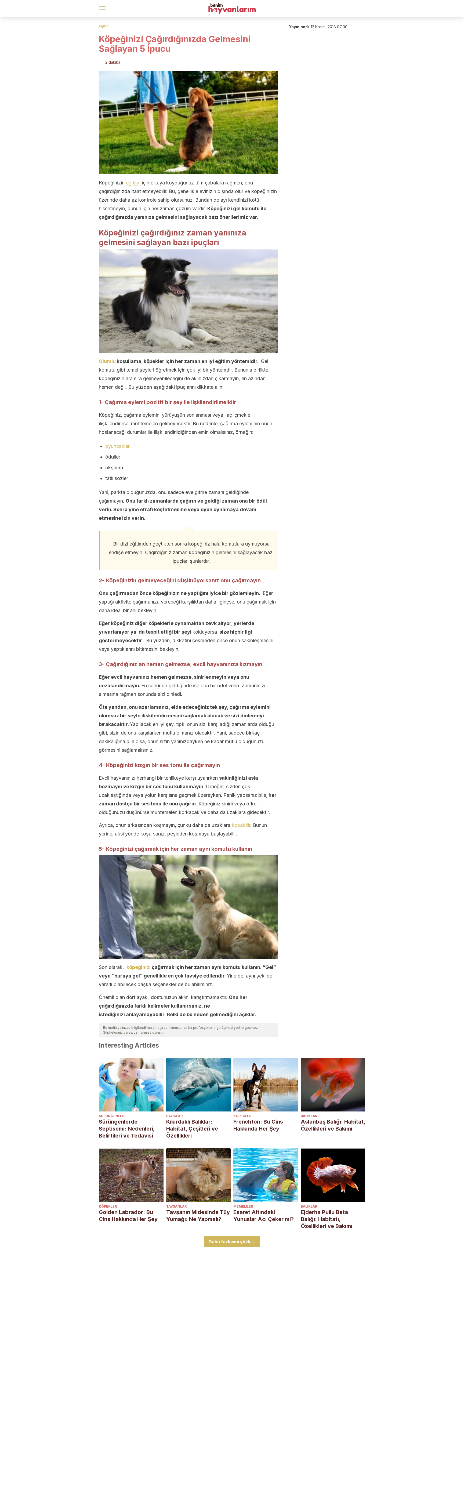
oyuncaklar (117, 446)
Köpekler (242, 1116)
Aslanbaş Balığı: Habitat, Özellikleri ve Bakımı (333, 1125)
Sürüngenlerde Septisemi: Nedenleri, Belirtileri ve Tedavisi (127, 1128)
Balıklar (174, 1116)
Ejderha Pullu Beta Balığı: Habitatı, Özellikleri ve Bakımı (326, 1219)
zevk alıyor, (218, 623)
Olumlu (107, 361)
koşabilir (241, 825)
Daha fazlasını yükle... (232, 1241)
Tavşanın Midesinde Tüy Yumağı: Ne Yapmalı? (198, 1215)
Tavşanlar (176, 1206)
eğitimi (133, 183)
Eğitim (104, 26)
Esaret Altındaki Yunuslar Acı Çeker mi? (263, 1215)
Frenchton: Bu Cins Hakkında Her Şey (258, 1125)
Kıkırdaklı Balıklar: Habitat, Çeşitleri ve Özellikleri (192, 1128)
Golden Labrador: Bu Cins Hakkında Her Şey (128, 1215)
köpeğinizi (138, 967)
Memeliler (243, 1206)
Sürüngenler (111, 1116)
